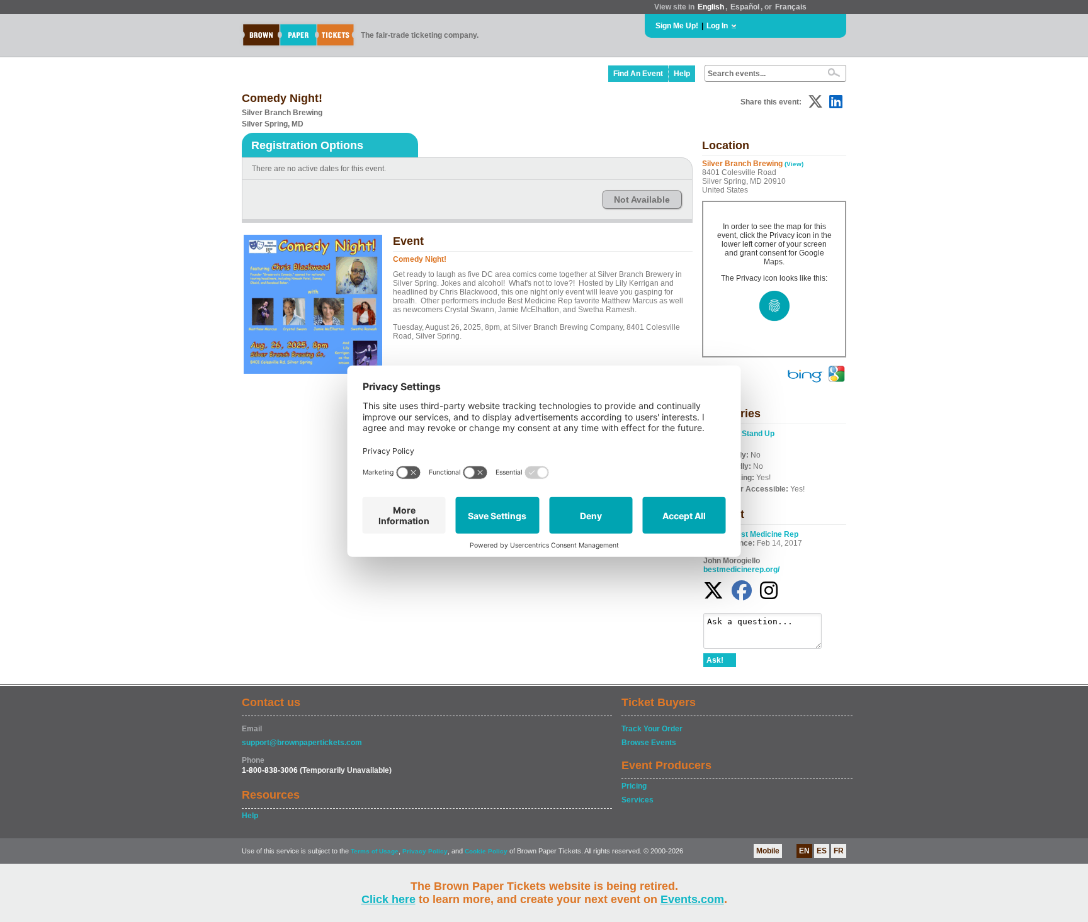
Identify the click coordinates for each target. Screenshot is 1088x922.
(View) (794, 163)
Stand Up (758, 433)
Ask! (714, 660)
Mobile (767, 850)
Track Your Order (652, 728)
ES (822, 850)
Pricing (634, 786)
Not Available (642, 199)
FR (839, 850)
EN (804, 850)
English (711, 7)
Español (744, 7)
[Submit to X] (815, 101)
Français (791, 7)
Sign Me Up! (676, 25)
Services (637, 800)
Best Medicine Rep (764, 534)
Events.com (692, 899)
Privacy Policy (425, 851)
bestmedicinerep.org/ (741, 569)
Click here (388, 899)
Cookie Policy (486, 851)
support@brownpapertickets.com (302, 742)
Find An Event (638, 73)
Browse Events (648, 742)
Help (682, 73)
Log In (717, 25)
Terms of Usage (375, 851)
